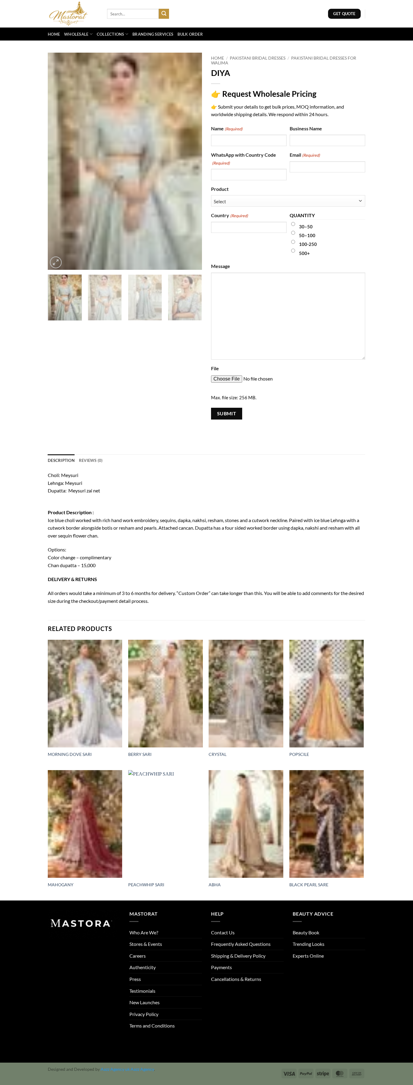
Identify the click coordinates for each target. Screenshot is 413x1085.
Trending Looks (308, 944)
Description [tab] (61, 460)
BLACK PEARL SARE (308, 884)
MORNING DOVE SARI (70, 754)
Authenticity (142, 967)
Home (54, 34)
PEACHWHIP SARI (146, 884)
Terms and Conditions (152, 1025)
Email (305, 155)
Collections (110, 34)
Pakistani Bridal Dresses (257, 58)
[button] (56, 262)
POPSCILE (299, 754)
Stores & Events (145, 944)
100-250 (308, 244)
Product (220, 189)
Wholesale (76, 34)
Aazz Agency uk (115, 1069)
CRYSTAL (217, 754)
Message (220, 266)
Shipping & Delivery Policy (238, 956)
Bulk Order (190, 34)
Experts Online (308, 956)
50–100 (307, 235)
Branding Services (152, 34)
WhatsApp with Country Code (243, 158)
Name (226, 128)
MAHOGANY (60, 884)
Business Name (306, 128)
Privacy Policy (143, 1014)
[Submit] (164, 14)
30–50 (306, 226)
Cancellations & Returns (236, 979)
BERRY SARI (139, 754)
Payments (221, 967)
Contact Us (223, 932)
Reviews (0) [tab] (91, 460)
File (215, 368)
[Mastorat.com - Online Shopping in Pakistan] (73, 14)
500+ (304, 253)
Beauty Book (306, 932)
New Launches (144, 1002)
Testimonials (142, 991)
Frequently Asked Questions (241, 944)
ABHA (215, 884)
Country (229, 215)
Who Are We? (143, 932)
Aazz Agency (142, 1069)
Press (135, 979)
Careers (137, 956)
